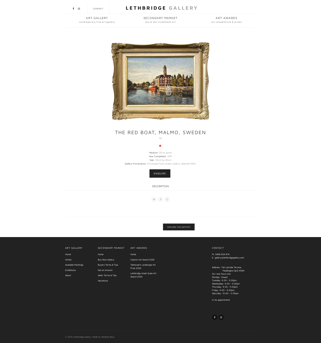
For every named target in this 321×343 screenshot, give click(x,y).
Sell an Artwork (105, 270)
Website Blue (107, 336)
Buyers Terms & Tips (108, 264)
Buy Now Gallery (106, 259)
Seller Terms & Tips (107, 275)
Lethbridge (162, 8)
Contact (98, 8)
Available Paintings (74, 264)
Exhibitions (70, 270)
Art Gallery (97, 19)
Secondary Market (160, 19)
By (160, 138)
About (68, 275)
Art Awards (226, 19)
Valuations (103, 280)
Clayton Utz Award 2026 (142, 259)
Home (68, 254)
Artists (68, 259)
